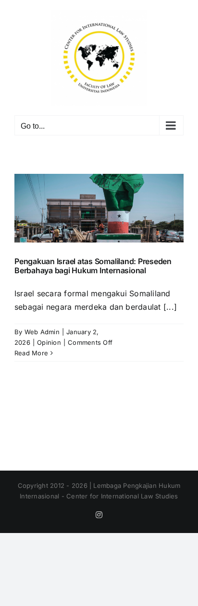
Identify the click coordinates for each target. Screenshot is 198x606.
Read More (31, 353)
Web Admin (42, 332)
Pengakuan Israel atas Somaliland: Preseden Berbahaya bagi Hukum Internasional (93, 265)
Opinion (49, 342)
